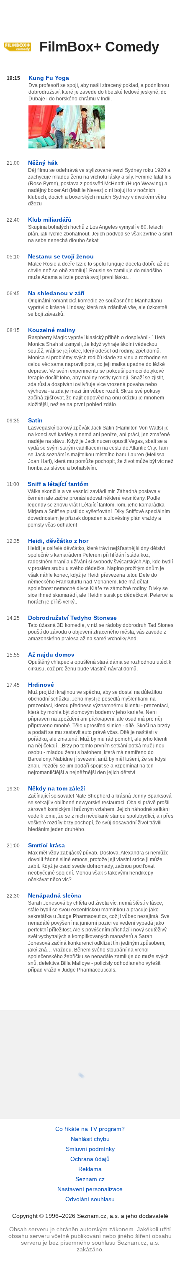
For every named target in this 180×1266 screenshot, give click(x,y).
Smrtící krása (46, 845)
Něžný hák (43, 162)
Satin (35, 420)
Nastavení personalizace (90, 1189)
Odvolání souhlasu (90, 1199)
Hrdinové (41, 684)
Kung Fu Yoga (48, 77)
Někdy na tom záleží (56, 788)
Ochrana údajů (90, 1159)
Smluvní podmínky (90, 1149)
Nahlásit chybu (90, 1139)
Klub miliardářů (50, 219)
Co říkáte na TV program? (90, 1128)
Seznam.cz (90, 1179)
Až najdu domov (51, 654)
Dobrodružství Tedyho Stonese (72, 617)
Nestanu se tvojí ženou (61, 256)
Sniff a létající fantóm (58, 484)
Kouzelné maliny (51, 330)
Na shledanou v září (56, 293)
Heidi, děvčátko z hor (58, 540)
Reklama (90, 1169)
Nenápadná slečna (54, 895)
